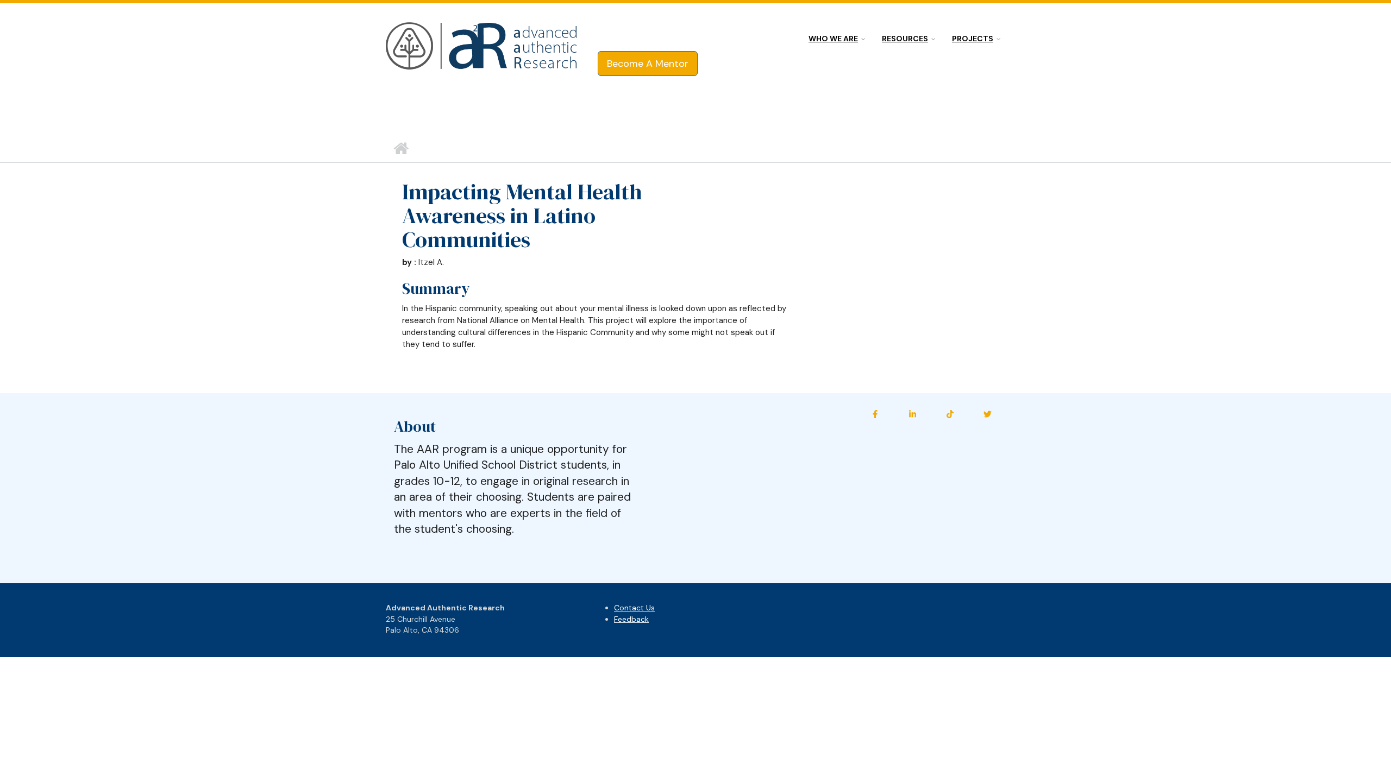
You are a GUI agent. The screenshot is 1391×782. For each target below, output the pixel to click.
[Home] (482, 46)
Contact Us (634, 608)
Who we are (833, 38)
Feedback (631, 619)
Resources (905, 38)
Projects (972, 38)
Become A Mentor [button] (647, 63)
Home (401, 148)
